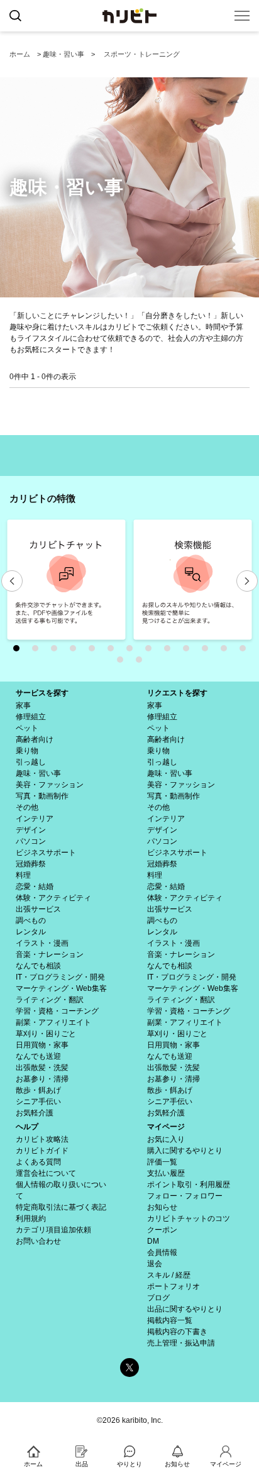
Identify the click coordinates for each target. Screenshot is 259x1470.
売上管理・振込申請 (181, 1343)
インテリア (34, 818)
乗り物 (27, 750)
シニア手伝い (38, 1101)
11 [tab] (208, 651)
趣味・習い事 (63, 54)
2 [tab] (38, 651)
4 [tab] (76, 651)
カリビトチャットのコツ (188, 1218)
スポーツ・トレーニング (142, 54)
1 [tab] (19, 651)
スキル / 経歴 (168, 1275)
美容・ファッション (50, 784)
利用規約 (31, 1218)
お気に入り (166, 1139)
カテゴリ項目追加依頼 (53, 1229)
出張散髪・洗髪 (42, 1067)
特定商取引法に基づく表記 (61, 1207)
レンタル (31, 931)
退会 (154, 1263)
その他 (27, 807)
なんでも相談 (38, 965)
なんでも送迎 (38, 1056)
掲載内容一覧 (169, 1320)
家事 (23, 705)
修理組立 (31, 716)
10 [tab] (189, 651)
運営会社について (46, 1173)
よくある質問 (38, 1162)
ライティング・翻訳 (50, 999)
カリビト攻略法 (42, 1139)
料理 (23, 875)
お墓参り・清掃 (42, 1079)
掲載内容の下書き (177, 1331)
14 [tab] (123, 662)
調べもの (31, 920)
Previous (12, 581)
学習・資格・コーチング (57, 1011)
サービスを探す (42, 692)
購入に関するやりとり (185, 1150)
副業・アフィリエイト (53, 1022)
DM (153, 1241)
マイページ (166, 1126)
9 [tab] (170, 651)
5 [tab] (95, 651)
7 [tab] (132, 651)
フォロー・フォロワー (185, 1195)
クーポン (162, 1229)
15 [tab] (142, 662)
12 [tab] (227, 651)
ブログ (158, 1297)
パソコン (31, 841)
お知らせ (162, 1207)
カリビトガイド (42, 1150)
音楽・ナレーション (50, 954)
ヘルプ (27, 1126)
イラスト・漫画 (42, 943)
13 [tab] (246, 651)
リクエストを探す (177, 692)
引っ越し (31, 762)
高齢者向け (34, 739)
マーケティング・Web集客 (61, 988)
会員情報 (162, 1252)
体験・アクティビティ (53, 897)
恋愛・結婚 (34, 886)
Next (247, 581)
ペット (27, 728)
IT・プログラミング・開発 (60, 977)
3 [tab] (57, 651)
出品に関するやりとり (185, 1309)
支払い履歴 (166, 1173)
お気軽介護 (34, 1112)
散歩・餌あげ (38, 1090)
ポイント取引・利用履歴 (188, 1184)
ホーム (19, 54)
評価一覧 (162, 1162)
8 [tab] (151, 651)
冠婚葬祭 (31, 863)
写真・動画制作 (42, 796)
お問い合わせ (38, 1241)
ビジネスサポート (46, 852)
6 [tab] (113, 651)
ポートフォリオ (173, 1286)
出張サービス (38, 909)
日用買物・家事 (42, 1045)
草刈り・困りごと (46, 1033)
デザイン (31, 830)
